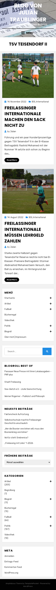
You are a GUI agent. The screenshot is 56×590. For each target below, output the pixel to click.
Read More (12, 160)
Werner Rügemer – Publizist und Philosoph (24, 396)
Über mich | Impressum (15, 337)
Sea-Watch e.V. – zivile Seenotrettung (22, 389)
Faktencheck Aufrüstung (16, 414)
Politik (7, 326)
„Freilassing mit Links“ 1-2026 (18, 443)
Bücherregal (10, 314)
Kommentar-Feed (13, 567)
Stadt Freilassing (12, 382)
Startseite (9, 298)
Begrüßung (9, 490)
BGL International (40, 101)
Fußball (7, 309)
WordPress (28, 586)
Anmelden (9, 556)
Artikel (7, 303)
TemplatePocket (32, 583)
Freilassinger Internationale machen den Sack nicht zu (25, 116)
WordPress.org (11, 573)
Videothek (9, 320)
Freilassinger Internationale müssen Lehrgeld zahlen (24, 232)
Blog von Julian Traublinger (28, 12)
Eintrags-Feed (11, 561)
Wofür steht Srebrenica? (16, 437)
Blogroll (7, 331)
